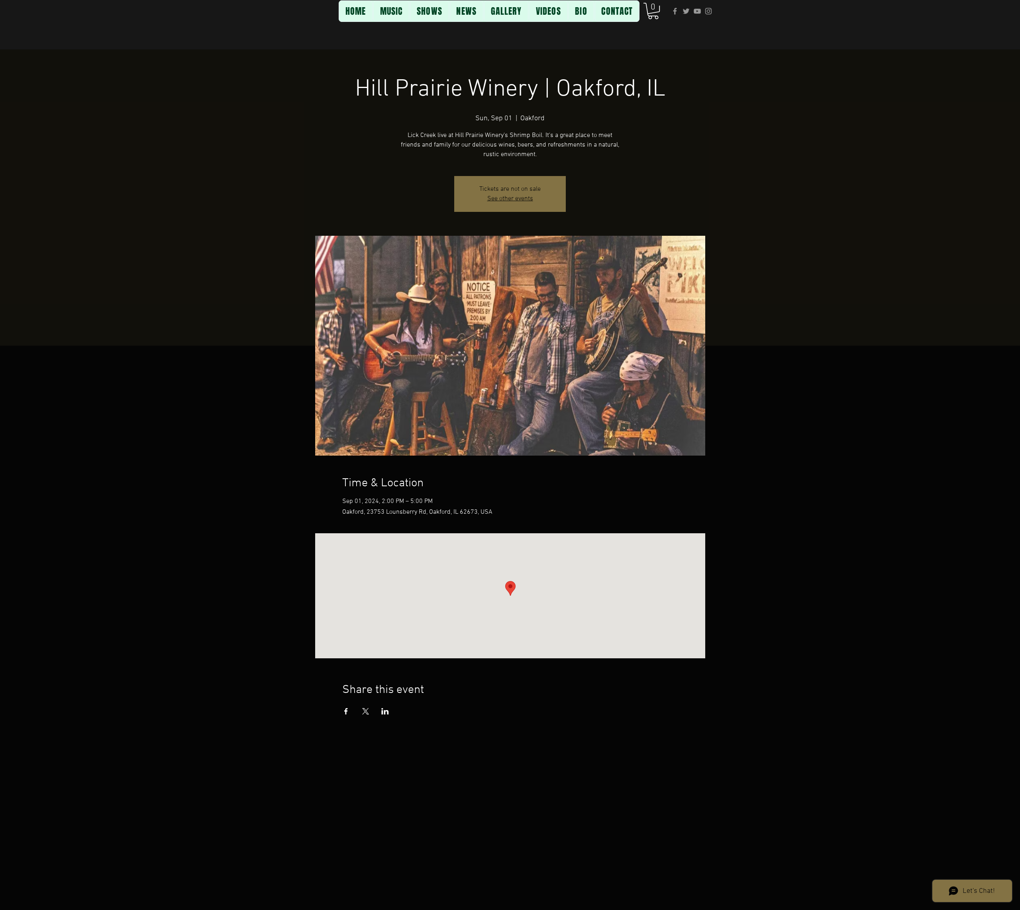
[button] (653, 11)
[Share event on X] (365, 711)
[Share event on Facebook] (346, 711)
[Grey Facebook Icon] (675, 11)
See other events (510, 199)
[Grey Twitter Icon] (686, 11)
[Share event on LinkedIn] (385, 711)
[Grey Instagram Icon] (708, 11)
